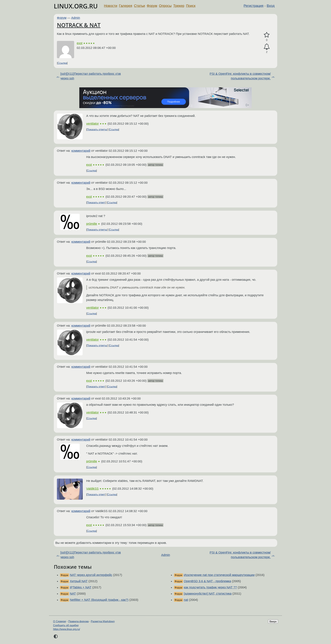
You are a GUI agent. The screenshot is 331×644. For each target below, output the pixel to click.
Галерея (125, 6)
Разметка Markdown (103, 621)
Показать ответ (96, 202)
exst (79, 43)
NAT (73, 593)
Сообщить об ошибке (66, 625)
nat (186, 600)
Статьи (139, 6)
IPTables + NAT (80, 587)
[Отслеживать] (266, 46)
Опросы (165, 6)
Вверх (273, 621)
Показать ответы (97, 129)
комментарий (80, 150)
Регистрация (253, 6)
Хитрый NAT (79, 581)
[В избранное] (266, 35)
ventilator (92, 123)
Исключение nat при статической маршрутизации (219, 575)
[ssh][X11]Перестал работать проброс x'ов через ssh (90, 76)
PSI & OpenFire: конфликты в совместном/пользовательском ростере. (240, 76)
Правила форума (78, 621)
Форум (152, 6)
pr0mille (91, 223)
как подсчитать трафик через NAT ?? (210, 587)
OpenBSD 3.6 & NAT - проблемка (207, 581)
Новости (110, 6)
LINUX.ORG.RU (76, 6)
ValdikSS (92, 488)
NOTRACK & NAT (79, 25)
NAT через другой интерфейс (91, 575)
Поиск (190, 6)
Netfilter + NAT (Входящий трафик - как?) (99, 600)
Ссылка (62, 62)
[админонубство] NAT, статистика (208, 593)
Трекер (178, 6)
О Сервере (59, 621)
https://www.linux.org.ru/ (66, 629)
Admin (75, 18)
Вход (271, 6)
